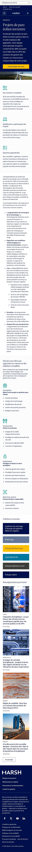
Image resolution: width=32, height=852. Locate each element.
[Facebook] (4, 818)
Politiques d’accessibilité (10, 833)
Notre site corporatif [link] (14, 7)
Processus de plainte (9, 839)
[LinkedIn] (24, 818)
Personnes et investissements (12, 786)
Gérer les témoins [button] (8, 842)
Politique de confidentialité (11, 827)
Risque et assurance (9, 778)
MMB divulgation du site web (12, 830)
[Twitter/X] (11, 818)
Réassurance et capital (10, 782)
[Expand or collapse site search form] (28, 13)
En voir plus (9, 760)
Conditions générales (9, 824)
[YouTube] (17, 818)
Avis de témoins (23, 839)
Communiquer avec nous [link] (16, 67)
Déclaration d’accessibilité (11, 836)
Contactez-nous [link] (7, 9)
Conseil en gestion (8, 789)
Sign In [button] (5, 7)
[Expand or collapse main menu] (4, 13)
